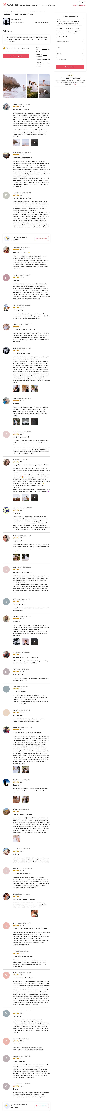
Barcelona (20, 11)
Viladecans (28, 11)
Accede (75, 5)
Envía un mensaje (41, 238)
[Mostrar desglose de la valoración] (23, 106)
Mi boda (22, 5)
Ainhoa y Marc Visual (39, 11)
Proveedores (43, 5)
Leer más (15, 136)
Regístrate (82, 5)
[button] (26, 238)
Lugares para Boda (32, 5)
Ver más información (42, 23)
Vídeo (77, 32)
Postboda (69, 32)
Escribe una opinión (16, 56)
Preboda (60, 32)
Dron (59, 36)
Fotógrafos (12, 11)
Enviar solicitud (70, 67)
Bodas (5, 11)
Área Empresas (82, 2)
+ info (74, 84)
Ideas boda (51, 5)
